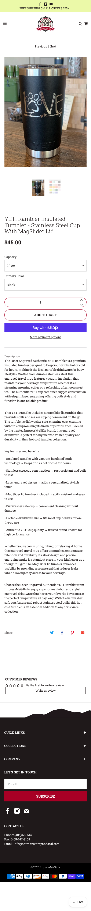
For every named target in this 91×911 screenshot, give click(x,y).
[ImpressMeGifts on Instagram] (45, 5)
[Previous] (32, 115)
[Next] (59, 115)
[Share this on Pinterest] (72, 633)
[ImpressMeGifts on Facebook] (40, 5)
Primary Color (14, 276)
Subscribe (45, 796)
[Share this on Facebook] (62, 633)
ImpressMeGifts (50, 867)
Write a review (46, 690)
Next (53, 46)
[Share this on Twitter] (52, 633)
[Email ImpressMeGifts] (51, 5)
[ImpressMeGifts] (45, 24)
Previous (41, 46)
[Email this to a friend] (83, 633)
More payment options (45, 337)
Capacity (10, 257)
